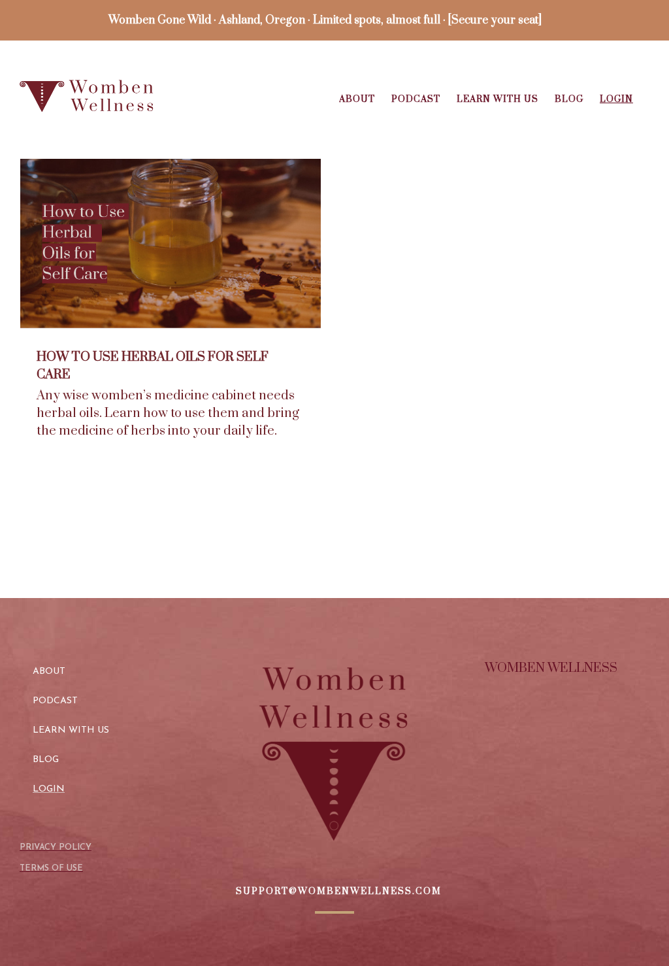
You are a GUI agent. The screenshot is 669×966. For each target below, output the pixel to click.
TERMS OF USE (51, 868)
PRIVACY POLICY (55, 847)
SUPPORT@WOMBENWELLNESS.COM (339, 891)
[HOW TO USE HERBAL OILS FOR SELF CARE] (170, 243)
